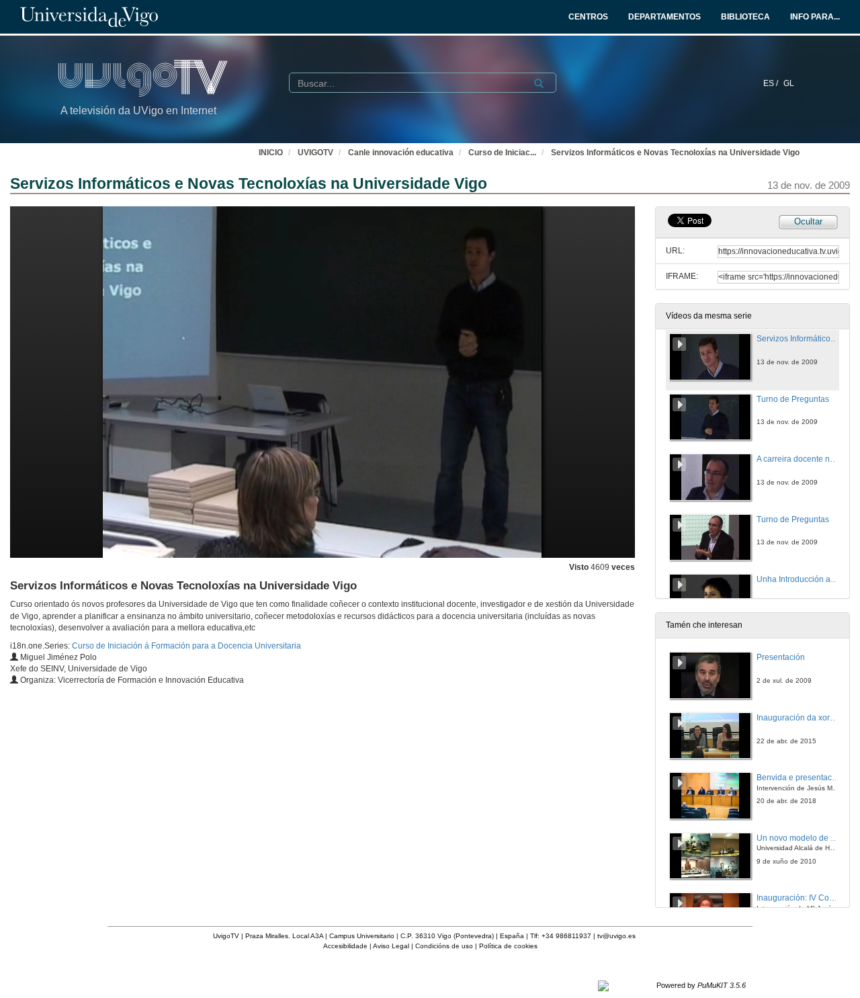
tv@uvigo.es (616, 936)
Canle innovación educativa (401, 152)
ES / (771, 83)
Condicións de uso (444, 946)
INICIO (271, 152)
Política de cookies (508, 946)
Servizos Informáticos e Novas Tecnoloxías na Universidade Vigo (675, 152)
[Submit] (539, 83)
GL (788, 83)
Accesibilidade (345, 946)
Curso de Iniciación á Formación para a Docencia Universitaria (186, 646)
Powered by (701, 985)
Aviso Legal (391, 946)
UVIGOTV (315, 152)
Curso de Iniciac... (502, 152)
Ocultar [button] (808, 221)
